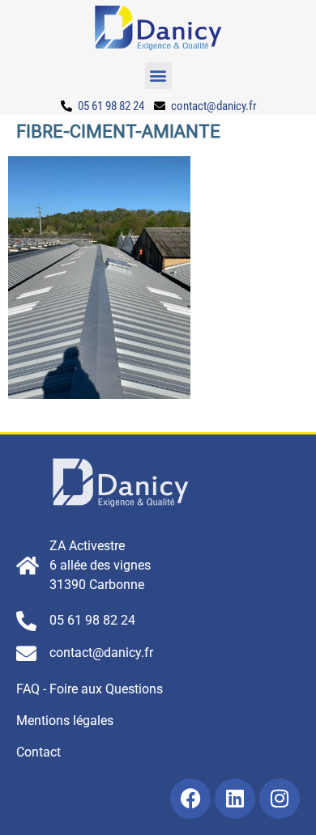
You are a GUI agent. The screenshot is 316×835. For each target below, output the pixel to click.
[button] (158, 75)
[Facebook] (190, 798)
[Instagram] (279, 798)
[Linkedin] (235, 798)
